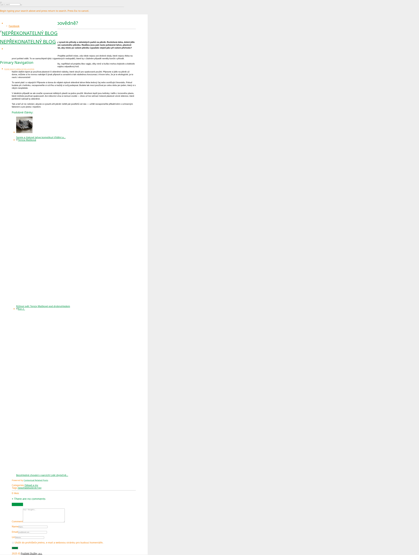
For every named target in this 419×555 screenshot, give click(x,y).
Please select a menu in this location (19, 69)
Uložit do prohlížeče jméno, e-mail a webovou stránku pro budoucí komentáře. (59, 542)
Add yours (17, 504)
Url (13, 537)
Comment (17, 521)
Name (15, 526)
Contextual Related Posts (36, 480)
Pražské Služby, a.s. (31, 553)
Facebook (14, 26)
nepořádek (24, 487)
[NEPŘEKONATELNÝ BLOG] (29, 33)
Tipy (39, 487)
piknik (33, 487)
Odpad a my (31, 485)
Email (15, 531)
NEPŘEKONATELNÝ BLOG (28, 41)
